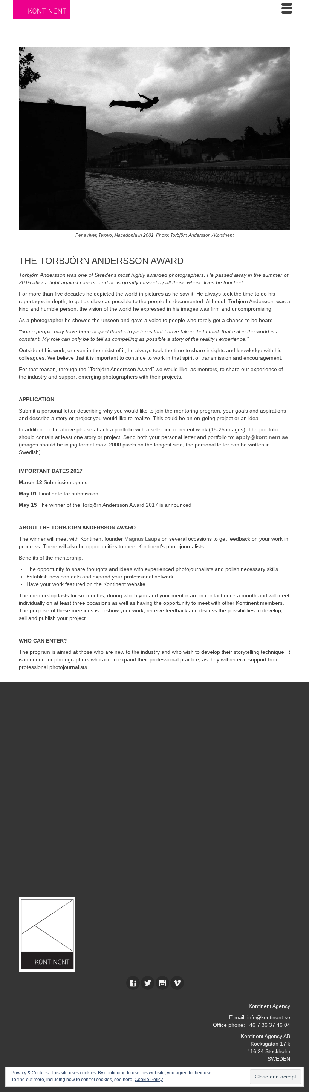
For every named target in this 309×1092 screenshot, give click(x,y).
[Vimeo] (177, 983)
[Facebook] (133, 983)
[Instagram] (162, 983)
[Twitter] (147, 983)
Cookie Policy (149, 1079)
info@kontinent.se (268, 1017)
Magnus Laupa (142, 539)
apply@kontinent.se (262, 437)
